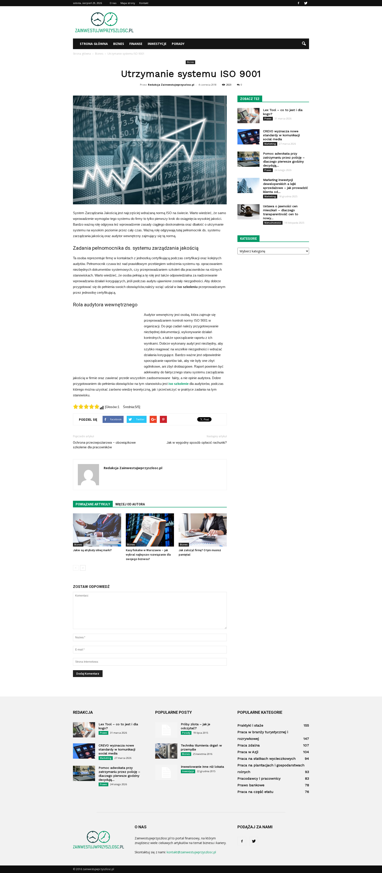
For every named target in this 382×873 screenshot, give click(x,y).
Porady (178, 44)
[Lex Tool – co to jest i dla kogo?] (248, 115)
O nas (113, 3)
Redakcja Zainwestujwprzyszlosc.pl (171, 84)
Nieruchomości (272, 222)
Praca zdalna (248, 745)
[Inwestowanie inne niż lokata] (166, 772)
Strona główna (94, 44)
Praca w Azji (247, 752)
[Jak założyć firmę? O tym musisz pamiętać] (203, 530)
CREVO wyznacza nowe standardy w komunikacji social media (281, 135)
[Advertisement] (228, 22)
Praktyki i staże (250, 725)
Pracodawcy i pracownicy (259, 778)
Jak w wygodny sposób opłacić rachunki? (196, 443)
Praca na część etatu (255, 792)
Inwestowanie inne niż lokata (202, 766)
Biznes (118, 44)
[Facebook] (298, 3)
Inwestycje (157, 44)
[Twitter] (305, 3)
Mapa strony (127, 3)
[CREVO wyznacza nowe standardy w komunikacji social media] (248, 136)
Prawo (267, 118)
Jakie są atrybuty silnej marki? (92, 550)
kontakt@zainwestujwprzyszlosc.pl (191, 852)
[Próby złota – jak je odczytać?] (166, 730)
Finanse (135, 44)
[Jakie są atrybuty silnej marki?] (97, 530)
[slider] (86, 406)
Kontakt (143, 3)
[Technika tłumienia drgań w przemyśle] (166, 751)
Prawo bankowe (250, 785)
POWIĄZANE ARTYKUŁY (93, 504)
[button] (303, 43)
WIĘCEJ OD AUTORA (130, 504)
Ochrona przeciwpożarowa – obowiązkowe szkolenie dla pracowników (104, 445)
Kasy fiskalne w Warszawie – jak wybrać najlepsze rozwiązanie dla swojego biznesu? (148, 555)
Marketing (270, 143)
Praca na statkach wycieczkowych (266, 758)
